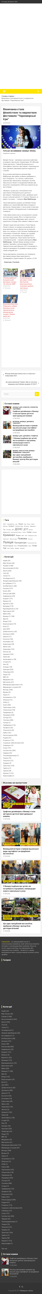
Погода (5, 717)
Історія (5, 662)
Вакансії (6, 601)
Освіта (5, 705)
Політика (30, 539)
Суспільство (7, 750)
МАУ (23, 535)
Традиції (6, 763)
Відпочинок (7, 611)
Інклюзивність (8, 659)
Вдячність (6, 604)
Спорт (34, 546)
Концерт (35, 532)
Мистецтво (7, 682)
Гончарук (8, 529)
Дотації (31, 529)
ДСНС (19, 529)
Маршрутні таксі (32, 535)
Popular (6, 151)
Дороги (5, 636)
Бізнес (5, 591)
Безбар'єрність (8, 586)
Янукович (22, 548)
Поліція (8, 542)
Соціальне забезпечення (12, 743)
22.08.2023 (6, 123)
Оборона (6, 700)
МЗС (26, 535)
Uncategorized (8, 578)
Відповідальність (9, 609)
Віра (4, 619)
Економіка (6, 642)
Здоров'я (6, 654)
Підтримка (16, 409)
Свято (29, 546)
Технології (6, 761)
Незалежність (8, 697)
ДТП (25, 529)
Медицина (6, 680)
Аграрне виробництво (10, 581)
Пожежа (22, 538)
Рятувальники (22, 546)
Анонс (28, 524)
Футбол (12, 548)
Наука (5, 695)
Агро (25, 524)
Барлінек (5, 526)
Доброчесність (8, 631)
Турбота (6, 768)
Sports (5, 571)
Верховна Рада (19, 526)
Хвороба (17, 548)
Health (5, 561)
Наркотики (6, 539)
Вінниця (25, 151)
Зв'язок (5, 652)
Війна (5, 614)
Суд (4, 548)
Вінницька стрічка (26, 1291)
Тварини (6, 753)
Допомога (30, 421)
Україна (32, 151)
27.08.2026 (16, 418)
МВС (4, 677)
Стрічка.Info (6, 942)
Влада (5, 621)
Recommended (16, 151)
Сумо (8, 548)
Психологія (7, 730)
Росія (15, 546)
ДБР (13, 529)
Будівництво (7, 596)
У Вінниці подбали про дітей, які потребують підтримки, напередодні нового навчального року (19, 888)
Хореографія (7, 776)
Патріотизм (7, 710)
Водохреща (33, 526)
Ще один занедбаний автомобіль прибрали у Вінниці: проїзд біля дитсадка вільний (17, 926)
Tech (4, 573)
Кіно (4, 664)
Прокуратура (20, 542)
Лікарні (18, 535)
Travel (5, 576)
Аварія (20, 524)
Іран (16, 524)
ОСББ (5, 702)
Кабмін (29, 532)
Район (5, 733)
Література (34, 407)
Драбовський (6, 532)
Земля (24, 532)
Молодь (6, 690)
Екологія (6, 639)
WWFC (4, 524)
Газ (4, 529)
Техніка (5, 758)
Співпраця (6, 745)
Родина (5, 738)
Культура (26, 407)
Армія (32, 524)
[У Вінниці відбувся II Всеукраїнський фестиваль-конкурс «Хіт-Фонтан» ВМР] (10, 272)
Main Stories (7, 563)
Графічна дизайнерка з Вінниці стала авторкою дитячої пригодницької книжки (25, 413)
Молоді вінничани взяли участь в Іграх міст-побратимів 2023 (20, 375)
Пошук (37, 394)
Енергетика (7, 644)
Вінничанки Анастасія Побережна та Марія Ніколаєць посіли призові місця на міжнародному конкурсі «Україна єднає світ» (10, 310)
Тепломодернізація (10, 755)
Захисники (6, 649)
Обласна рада (13, 539)
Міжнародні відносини (11, 685)
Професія (6, 728)
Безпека (15, 450)
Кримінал (9, 535)
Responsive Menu (38, 1)
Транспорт (16, 423)
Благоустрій (23, 450)
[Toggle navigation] (4, 91)
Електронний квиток (16, 532)
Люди (5, 674)
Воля (5, 626)
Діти (20, 407)
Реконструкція (8, 546)
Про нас (4, 1249)
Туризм (5, 771)
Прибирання (17, 452)
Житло (5, 647)
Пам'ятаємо (7, 707)
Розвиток (34, 436)
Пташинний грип (32, 543)
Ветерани (16, 421)
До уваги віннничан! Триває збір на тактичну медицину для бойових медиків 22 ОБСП (21, 383)
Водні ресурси (8, 624)
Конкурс (6, 667)
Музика (5, 692)
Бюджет (11, 526)
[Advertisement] (21, 66)
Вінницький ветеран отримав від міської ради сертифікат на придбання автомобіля (25, 428)
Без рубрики (7, 583)
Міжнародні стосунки (10, 687)
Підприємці (7, 712)
